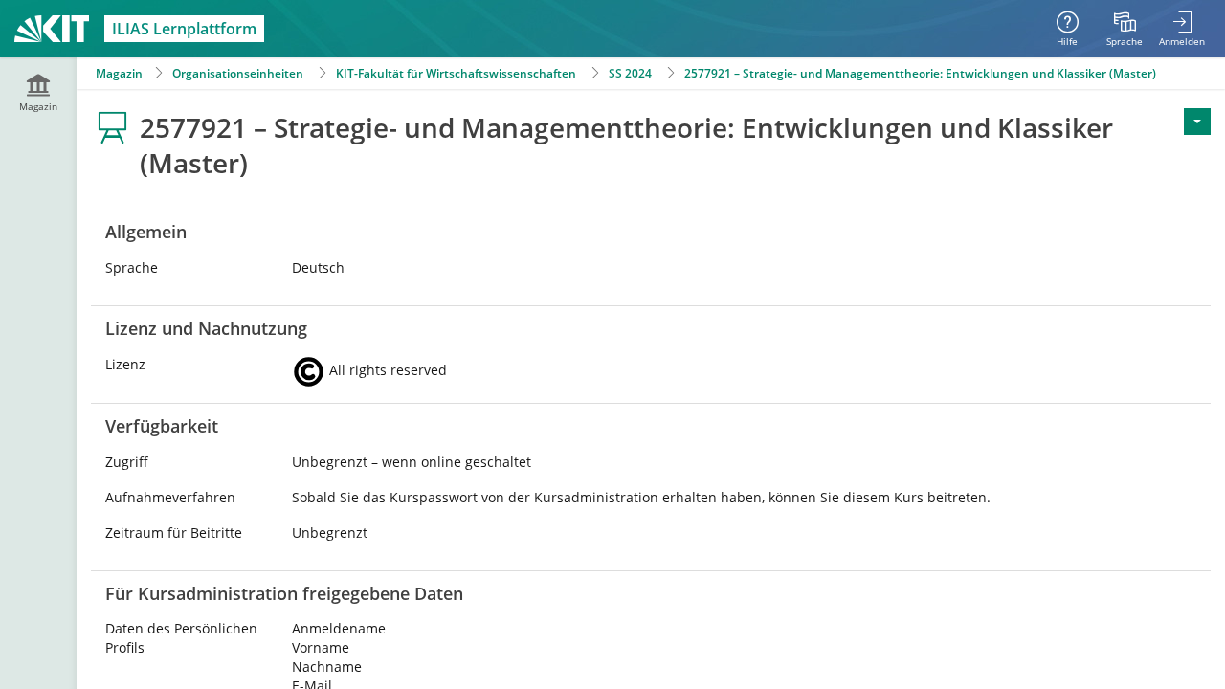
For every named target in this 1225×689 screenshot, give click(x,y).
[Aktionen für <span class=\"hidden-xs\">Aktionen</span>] (1197, 121)
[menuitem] (1124, 28)
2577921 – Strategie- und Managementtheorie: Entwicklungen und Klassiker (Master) (920, 73)
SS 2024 (630, 73)
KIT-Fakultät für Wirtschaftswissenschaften (456, 73)
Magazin (119, 73)
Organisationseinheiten (237, 73)
